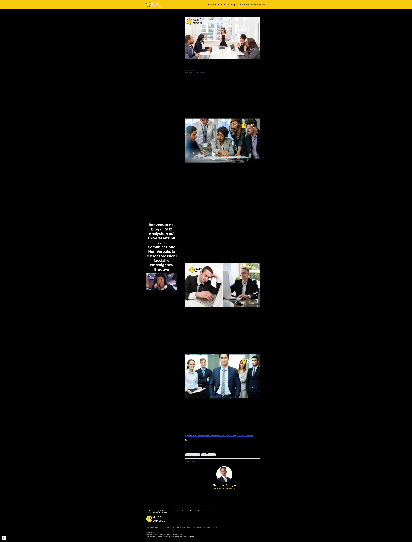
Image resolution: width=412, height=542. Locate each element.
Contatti (222, 4)
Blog (208, 527)
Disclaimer (168, 527)
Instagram (233, 4)
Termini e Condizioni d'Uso (154, 527)
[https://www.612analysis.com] (153, 5)
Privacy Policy (191, 527)
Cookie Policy (201, 527)
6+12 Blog (245, 4)
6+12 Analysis (190, 70)
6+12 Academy (259, 4)
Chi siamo (212, 4)
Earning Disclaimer (179, 527)
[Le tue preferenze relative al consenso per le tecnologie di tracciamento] (4, 538)
